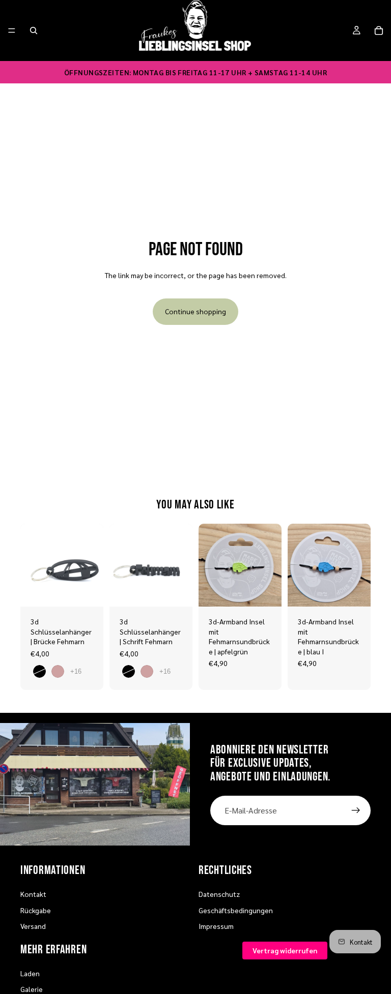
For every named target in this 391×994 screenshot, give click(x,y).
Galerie (31, 988)
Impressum (216, 925)
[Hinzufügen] (266, 591)
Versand (33, 925)
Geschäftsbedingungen (236, 910)
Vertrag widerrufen (285, 950)
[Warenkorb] (379, 30)
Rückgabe (35, 910)
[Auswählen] (87, 591)
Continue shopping (195, 311)
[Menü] (11, 30)
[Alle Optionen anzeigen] (75, 671)
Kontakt (33, 893)
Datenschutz (219, 893)
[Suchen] (33, 30)
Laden (30, 973)
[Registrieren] (356, 810)
